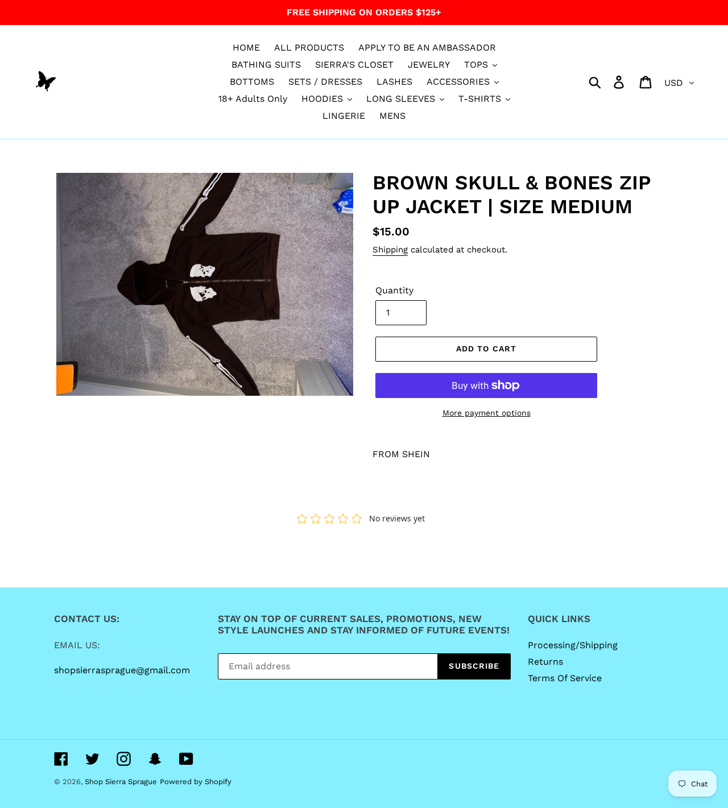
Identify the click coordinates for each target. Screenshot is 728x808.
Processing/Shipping (573, 645)
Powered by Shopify (195, 781)
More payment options (486, 412)
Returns (545, 661)
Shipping (390, 250)
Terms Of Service (565, 678)
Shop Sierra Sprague (121, 781)
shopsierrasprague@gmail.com (122, 670)
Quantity (394, 290)
